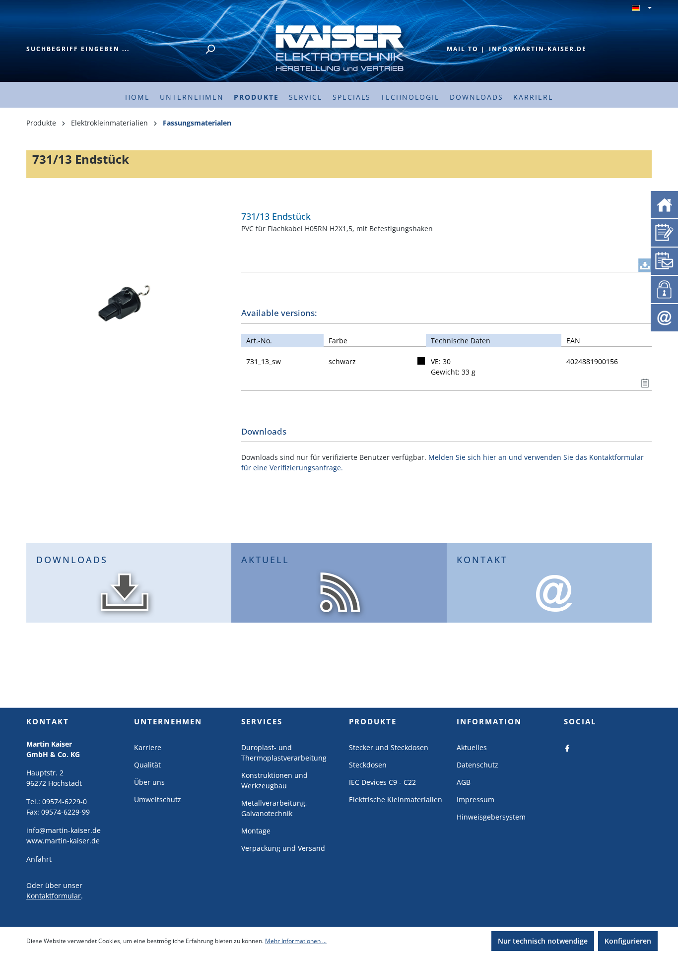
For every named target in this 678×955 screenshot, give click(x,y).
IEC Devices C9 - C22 (382, 782)
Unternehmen (168, 721)
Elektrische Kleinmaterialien (395, 799)
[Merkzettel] (664, 231)
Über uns (149, 782)
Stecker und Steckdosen (388, 747)
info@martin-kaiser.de (538, 49)
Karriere (147, 747)
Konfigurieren (628, 941)
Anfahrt (39, 859)
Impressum (475, 799)
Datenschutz (477, 764)
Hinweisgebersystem (491, 817)
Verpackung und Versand (283, 848)
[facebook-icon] (567, 747)
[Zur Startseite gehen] (338, 47)
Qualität (147, 764)
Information (489, 721)
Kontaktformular (53, 895)
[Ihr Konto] (663, 288)
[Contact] (664, 316)
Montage (256, 830)
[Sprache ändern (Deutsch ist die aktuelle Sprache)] (642, 8)
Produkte (373, 721)
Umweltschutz (157, 799)
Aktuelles (472, 747)
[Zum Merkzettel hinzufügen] (645, 380)
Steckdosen (368, 764)
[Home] (664, 203)
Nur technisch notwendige (543, 941)
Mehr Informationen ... (296, 941)
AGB (464, 782)
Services (261, 721)
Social (580, 721)
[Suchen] (210, 49)
